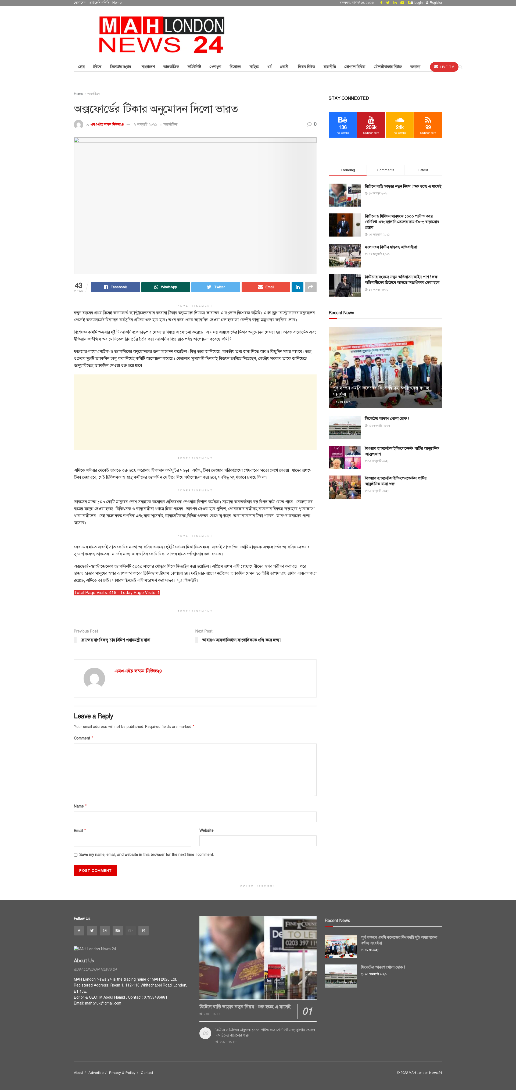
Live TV (446, 67)
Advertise (96, 1073)
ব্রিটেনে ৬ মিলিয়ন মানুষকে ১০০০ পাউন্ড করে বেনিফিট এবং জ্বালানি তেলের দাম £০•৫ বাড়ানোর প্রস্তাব (402, 222)
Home (116, 3)
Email (80, 830)
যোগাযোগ (80, 3)
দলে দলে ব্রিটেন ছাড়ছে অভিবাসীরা (391, 247)
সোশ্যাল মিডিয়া (355, 67)
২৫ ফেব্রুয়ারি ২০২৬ (378, 425)
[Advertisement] (195, 412)
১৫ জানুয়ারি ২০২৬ (378, 461)
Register (435, 3)
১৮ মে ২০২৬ (342, 402)
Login (418, 3)
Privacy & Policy (122, 1073)
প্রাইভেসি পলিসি (99, 3)
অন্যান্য (415, 67)
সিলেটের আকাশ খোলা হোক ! (387, 418)
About (78, 1073)
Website (206, 830)
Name (80, 806)
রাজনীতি (330, 67)
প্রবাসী (284, 67)
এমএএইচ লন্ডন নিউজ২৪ (107, 124)
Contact (147, 1073)
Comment (83, 738)
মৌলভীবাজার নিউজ (388, 67)
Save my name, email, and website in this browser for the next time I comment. (146, 854)
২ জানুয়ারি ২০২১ (145, 124)
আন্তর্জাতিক (170, 124)
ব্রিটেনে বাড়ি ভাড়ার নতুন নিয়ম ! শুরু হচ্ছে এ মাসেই (403, 186)
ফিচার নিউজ (306, 67)
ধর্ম (269, 67)
